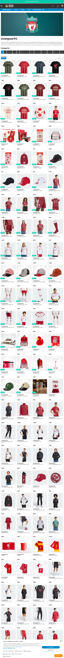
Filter (4, 58)
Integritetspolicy (18, 647)
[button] (21, 648)
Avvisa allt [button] (50, 650)
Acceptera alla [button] (50, 647)
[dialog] (32, 648)
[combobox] (61, 641)
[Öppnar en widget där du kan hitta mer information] (58, 655)
